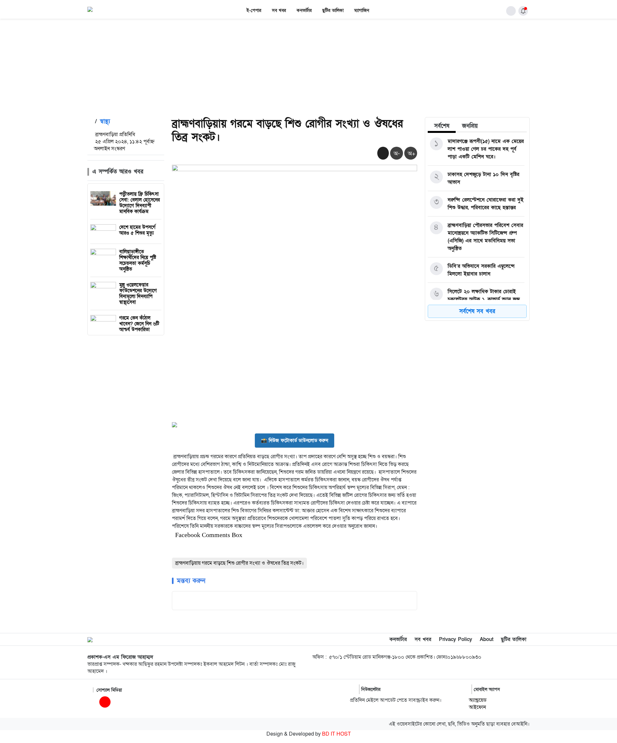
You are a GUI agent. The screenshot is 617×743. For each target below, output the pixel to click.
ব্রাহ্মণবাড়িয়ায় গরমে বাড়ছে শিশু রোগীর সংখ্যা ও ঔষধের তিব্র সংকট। (239, 563)
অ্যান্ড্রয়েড (478, 700)
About (486, 639)
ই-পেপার (253, 10)
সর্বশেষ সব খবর (477, 311)
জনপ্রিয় (470, 126)
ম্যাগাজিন (361, 10)
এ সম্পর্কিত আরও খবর (117, 171)
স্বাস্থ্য (105, 121)
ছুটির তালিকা (333, 10)
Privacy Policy (455, 639)
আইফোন (477, 707)
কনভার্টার (304, 10)
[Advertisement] (308, 67)
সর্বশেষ (441, 126)
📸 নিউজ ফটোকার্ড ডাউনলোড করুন (294, 440)
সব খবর (279, 10)
